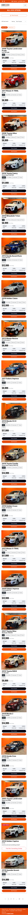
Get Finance (14, 68)
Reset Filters (4, 27)
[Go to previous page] (5, 899)
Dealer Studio (10, 913)
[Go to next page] (23, 899)
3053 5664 (22, 1)
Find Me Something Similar (14, 848)
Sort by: (13, 21)
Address (15, 1)
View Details (14, 65)
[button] (25, 5)
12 (19, 899)
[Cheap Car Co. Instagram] (4, 1)
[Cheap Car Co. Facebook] (3, 1)
